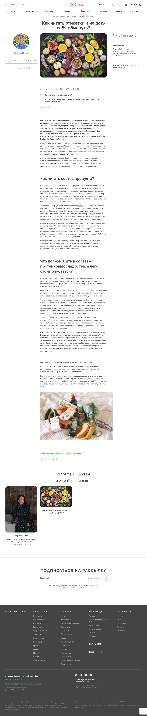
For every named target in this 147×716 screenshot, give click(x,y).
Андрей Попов (21, 53)
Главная (55, 17)
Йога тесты (65, 631)
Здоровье (37, 634)
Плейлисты (65, 646)
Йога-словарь (95, 629)
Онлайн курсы (31, 11)
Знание (67, 11)
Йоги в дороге (39, 642)
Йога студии (94, 625)
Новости (118, 11)
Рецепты (92, 633)
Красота (36, 646)
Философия (66, 657)
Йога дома (37, 616)
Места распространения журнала (99, 621)
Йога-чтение (66, 634)
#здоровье (59, 453)
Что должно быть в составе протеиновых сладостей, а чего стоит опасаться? (73, 100)
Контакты (121, 631)
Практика (49, 11)
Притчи (64, 649)
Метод (36, 653)
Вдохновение (66, 664)
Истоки (64, 616)
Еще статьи (65, 627)
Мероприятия (122, 623)
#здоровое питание (47, 453)
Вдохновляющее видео (70, 623)
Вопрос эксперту (40, 631)
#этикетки (77, 453)
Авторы (92, 616)
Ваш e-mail (44, 578)
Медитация (38, 649)
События (103, 11)
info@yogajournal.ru (13, 680)
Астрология (66, 620)
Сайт (119, 620)
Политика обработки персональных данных (23, 684)
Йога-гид (85, 11)
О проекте (134, 11)
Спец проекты (39, 660)
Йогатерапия (38, 638)
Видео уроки (38, 627)
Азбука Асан (94, 636)
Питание (36, 657)
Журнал (120, 616)
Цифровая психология (70, 660)
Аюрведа (37, 623)
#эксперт (69, 453)
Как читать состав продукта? (58, 95)
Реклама (120, 627)
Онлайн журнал (67, 642)
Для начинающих (40, 620)
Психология (66, 653)
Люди (63, 638)
